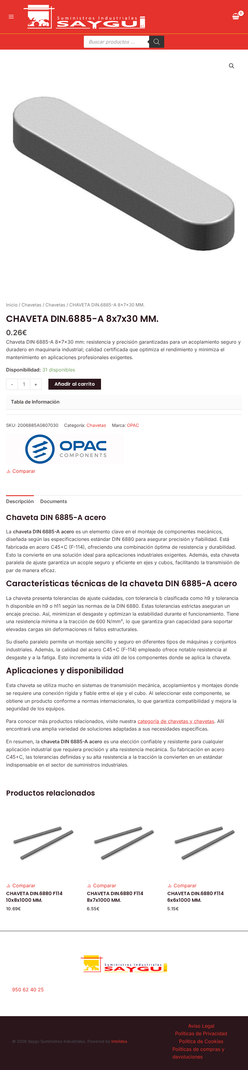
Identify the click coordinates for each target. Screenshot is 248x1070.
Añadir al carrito (74, 384)
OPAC (133, 425)
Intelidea (119, 1041)
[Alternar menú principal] (11, 16)
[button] (231, 66)
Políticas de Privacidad (201, 1033)
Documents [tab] (53, 501)
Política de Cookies (201, 1041)
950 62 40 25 (28, 990)
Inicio (12, 305)
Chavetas (31, 305)
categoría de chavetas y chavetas (176, 721)
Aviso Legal (201, 1026)
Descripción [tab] (20, 501)
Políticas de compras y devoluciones (198, 1053)
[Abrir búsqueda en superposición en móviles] (124, 42)
